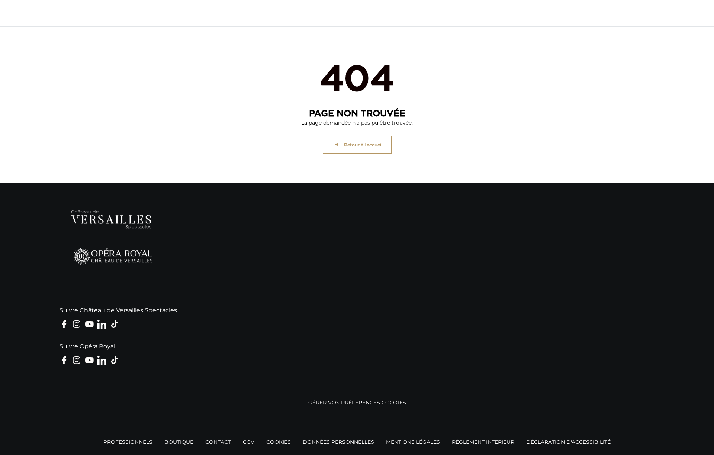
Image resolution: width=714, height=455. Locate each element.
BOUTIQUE (178, 442)
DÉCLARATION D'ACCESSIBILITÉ (568, 442)
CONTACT (218, 442)
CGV (248, 442)
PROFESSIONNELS (127, 442)
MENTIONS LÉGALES (413, 442)
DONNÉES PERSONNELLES (338, 442)
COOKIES (278, 442)
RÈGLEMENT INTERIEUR (483, 442)
